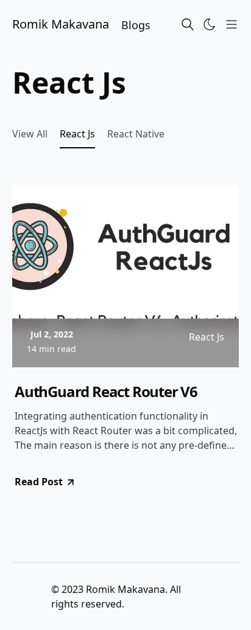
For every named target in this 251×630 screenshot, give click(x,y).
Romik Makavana (60, 24)
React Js (77, 133)
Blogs (135, 25)
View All (30, 133)
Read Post (39, 481)
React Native (135, 133)
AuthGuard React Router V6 (106, 391)
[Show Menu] (231, 24)
